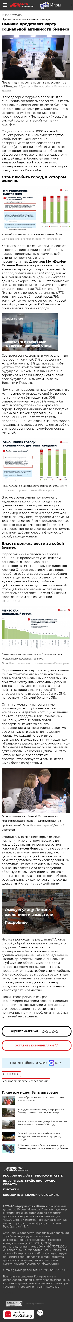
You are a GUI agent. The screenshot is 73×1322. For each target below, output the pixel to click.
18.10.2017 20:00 (12, 15)
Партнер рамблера (35, 1304)
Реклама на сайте (17, 1175)
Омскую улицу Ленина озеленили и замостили (29, 912)
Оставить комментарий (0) (36, 1045)
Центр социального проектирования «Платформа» (32, 238)
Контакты (11, 1189)
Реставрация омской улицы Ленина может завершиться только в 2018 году (43, 1123)
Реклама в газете (49, 1175)
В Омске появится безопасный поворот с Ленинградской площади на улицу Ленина (43, 1147)
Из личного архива (41, 825)
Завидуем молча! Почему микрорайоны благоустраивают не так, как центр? (41, 1111)
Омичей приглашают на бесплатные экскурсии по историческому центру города (39, 1136)
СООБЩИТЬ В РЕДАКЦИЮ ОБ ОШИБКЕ (31, 1195)
